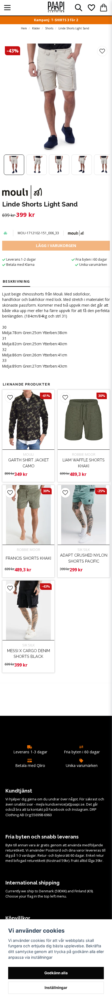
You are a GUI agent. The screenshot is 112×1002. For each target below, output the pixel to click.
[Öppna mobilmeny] (7, 7)
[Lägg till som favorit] (91, 7)
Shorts (49, 28)
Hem (24, 28)
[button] (102, 51)
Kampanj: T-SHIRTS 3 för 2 (56, 20)
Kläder (36, 28)
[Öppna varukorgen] (103, 7)
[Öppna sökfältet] (78, 7)
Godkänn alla (56, 973)
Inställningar (56, 987)
